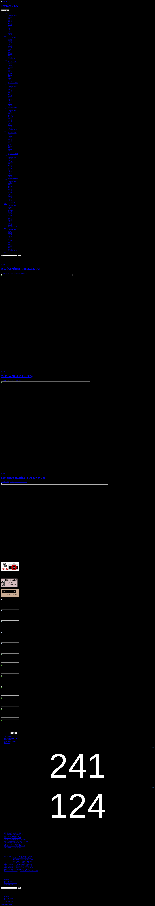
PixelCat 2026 (9, 5)
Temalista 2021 (12, 133)
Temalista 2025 (12, 38)
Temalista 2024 (12, 62)
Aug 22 (10, 123)
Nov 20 (10, 175)
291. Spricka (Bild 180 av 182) (13, 836)
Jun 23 (10, 96)
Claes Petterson (8, 864)
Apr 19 (10, 188)
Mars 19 (10, 186)
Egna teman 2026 (9, 739)
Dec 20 (10, 176)
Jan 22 (10, 112)
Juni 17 (10, 239)
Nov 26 (10, 33)
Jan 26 (10, 17)
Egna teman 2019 (13, 202)
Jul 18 (9, 217)
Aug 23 (10, 99)
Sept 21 (10, 147)
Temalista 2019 (12, 181)
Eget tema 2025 (12, 58)
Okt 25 (10, 54)
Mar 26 (10, 20)
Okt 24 (10, 78)
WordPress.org (8, 884)
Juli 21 (10, 144)
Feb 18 (10, 208)
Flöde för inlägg (8, 881)
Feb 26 (10, 18)
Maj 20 (10, 165)
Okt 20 (10, 173)
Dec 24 (10, 81)
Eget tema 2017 (12, 250)
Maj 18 (10, 213)
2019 (5, 179)
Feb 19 (10, 184)
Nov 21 (10, 150)
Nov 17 (10, 247)
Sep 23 (10, 100)
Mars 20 (10, 162)
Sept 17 (10, 244)
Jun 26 (10, 25)
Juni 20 (10, 167)
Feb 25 (10, 41)
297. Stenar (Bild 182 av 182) (12, 833)
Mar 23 (10, 91)
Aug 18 (10, 218)
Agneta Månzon (8, 856)
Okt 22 (10, 126)
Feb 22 (10, 113)
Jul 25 (9, 49)
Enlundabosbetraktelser (10, 871)
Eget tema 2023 (12, 107)
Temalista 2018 (12, 205)
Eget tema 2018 (12, 226)
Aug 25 (10, 50)
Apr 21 (10, 139)
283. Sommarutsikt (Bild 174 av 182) (14, 846)
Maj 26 (10, 23)
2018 (5, 204)
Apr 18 (10, 212)
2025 (5, 36)
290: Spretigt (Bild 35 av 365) (24, 866)
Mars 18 (10, 210)
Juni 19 (10, 191)
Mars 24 (10, 67)
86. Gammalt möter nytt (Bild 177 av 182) (16, 841)
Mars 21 (10, 138)
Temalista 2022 (12, 110)
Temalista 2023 (12, 86)
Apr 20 (10, 163)
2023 (5, 84)
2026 (5, 13)
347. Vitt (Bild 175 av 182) (12, 844)
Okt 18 (10, 221)
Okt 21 (10, 149)
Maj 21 (10, 141)
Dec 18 (10, 225)
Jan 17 (10, 231)
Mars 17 (10, 234)
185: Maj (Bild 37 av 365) (23, 869)
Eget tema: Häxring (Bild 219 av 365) (23, 477)
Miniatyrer (7, 743)
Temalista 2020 (12, 157)
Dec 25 (10, 57)
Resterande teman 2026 (11, 738)
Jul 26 (9, 26)
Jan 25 (10, 39)
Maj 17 (10, 238)
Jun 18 (10, 215)
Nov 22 (10, 128)
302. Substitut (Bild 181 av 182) (13, 834)
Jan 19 (10, 183)
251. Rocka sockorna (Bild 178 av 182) (15, 839)
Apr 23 (10, 92)
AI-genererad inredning (11, 741)
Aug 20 (10, 170)
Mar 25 (10, 42)
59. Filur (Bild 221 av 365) (17, 376)
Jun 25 (10, 47)
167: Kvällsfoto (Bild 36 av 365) (25, 867)
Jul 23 (9, 97)
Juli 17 (10, 241)
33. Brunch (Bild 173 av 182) (12, 847)
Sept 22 (10, 125)
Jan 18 (10, 207)
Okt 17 (10, 246)
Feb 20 (10, 160)
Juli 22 (10, 121)
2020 (5, 155)
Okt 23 (10, 102)
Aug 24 (10, 75)
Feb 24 (10, 65)
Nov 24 (10, 79)
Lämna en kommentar (21, 273)
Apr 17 (10, 236)
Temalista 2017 (12, 229)
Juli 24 (10, 73)
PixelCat (12, 273)
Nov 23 (10, 104)
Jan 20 (10, 158)
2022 (5, 108)
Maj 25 (10, 46)
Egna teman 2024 (13, 83)
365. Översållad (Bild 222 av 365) (21, 268)
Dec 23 (10, 105)
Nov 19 (10, 199)
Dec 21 (10, 152)
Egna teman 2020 (13, 178)
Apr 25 (10, 44)
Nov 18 (10, 223)
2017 (5, 228)
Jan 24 (10, 63)
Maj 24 (10, 70)
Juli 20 (10, 168)
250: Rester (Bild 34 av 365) (24, 864)
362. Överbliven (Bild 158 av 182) (22, 861)
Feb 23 (10, 89)
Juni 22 (10, 120)
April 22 (10, 117)
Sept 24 (10, 76)
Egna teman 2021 (13, 154)
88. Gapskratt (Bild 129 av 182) (22, 858)
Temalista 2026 (12, 15)
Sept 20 (10, 171)
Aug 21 (10, 146)
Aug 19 (10, 194)
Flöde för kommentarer (10, 883)
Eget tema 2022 (12, 129)
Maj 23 (10, 94)
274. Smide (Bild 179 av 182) (12, 838)
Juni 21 (10, 142)
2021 (5, 131)
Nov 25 (10, 55)
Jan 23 (10, 88)
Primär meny (4, 10)
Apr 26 (10, 21)
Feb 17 (10, 233)
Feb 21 (10, 136)
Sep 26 (10, 29)
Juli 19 (10, 192)
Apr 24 (10, 68)
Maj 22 (10, 118)
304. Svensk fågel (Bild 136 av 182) (23, 859)
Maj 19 (10, 189)
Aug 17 (10, 242)
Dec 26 (10, 34)
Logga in (6, 879)
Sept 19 (10, 196)
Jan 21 (10, 134)
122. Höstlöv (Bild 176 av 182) (13, 842)
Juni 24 (10, 71)
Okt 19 (10, 197)
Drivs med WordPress (7, 904)
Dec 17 (10, 249)
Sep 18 (10, 220)
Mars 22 (10, 115)
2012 (5, 252)
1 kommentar (18, 380)
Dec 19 (10, 200)
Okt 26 (10, 31)
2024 (5, 60)
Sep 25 (10, 52)
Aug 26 (10, 28)
